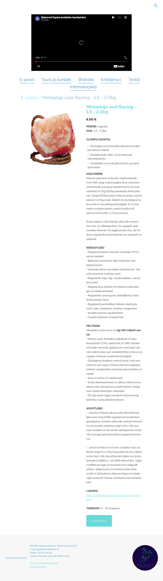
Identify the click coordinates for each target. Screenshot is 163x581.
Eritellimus (111, 79)
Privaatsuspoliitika (38, 566)
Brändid (86, 79)
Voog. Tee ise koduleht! (16, 558)
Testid (134, 79)
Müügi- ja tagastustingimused (44, 563)
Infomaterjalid (83, 86)
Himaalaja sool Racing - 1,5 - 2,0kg (79, 97)
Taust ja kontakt (56, 79)
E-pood (26, 79)
